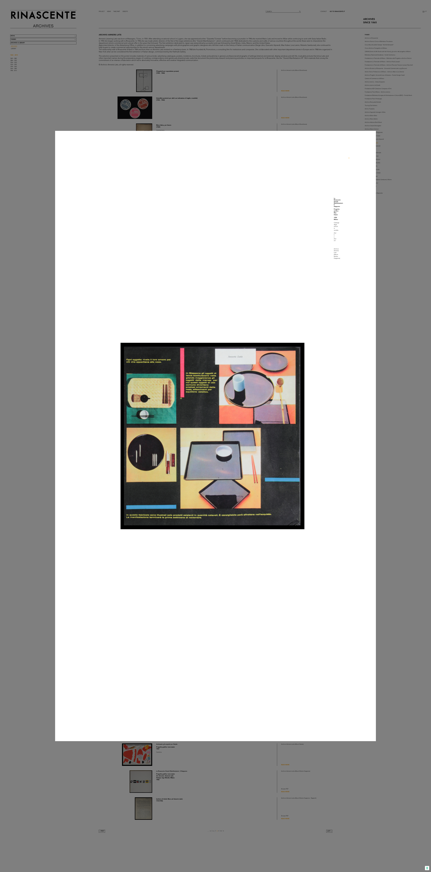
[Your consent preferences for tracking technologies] (427, 868)
